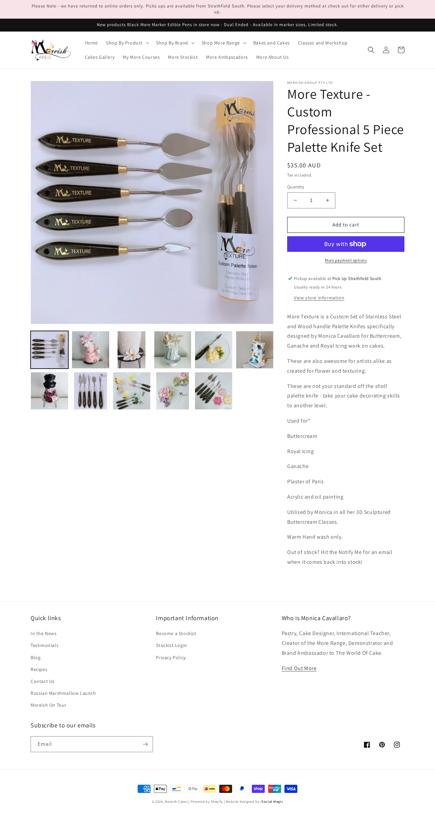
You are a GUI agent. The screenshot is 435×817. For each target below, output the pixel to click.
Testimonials (44, 645)
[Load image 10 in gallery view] (173, 391)
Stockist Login (171, 645)
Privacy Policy (171, 657)
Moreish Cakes (176, 801)
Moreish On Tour (49, 705)
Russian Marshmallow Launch (63, 693)
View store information (319, 298)
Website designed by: (254, 801)
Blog (35, 657)
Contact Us (43, 681)
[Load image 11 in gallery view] (213, 391)
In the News (44, 633)
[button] (127, 43)
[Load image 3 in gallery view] (132, 350)
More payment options (346, 260)
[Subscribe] (145, 744)
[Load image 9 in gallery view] (132, 391)
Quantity (295, 187)
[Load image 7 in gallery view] (49, 391)
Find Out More (299, 668)
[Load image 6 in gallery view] (255, 350)
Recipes (39, 669)
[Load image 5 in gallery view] (213, 350)
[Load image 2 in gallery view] (90, 350)
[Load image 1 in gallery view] (49, 350)
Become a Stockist (176, 633)
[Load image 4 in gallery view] (173, 350)
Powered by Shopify (207, 801)
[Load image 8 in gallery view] (90, 391)
